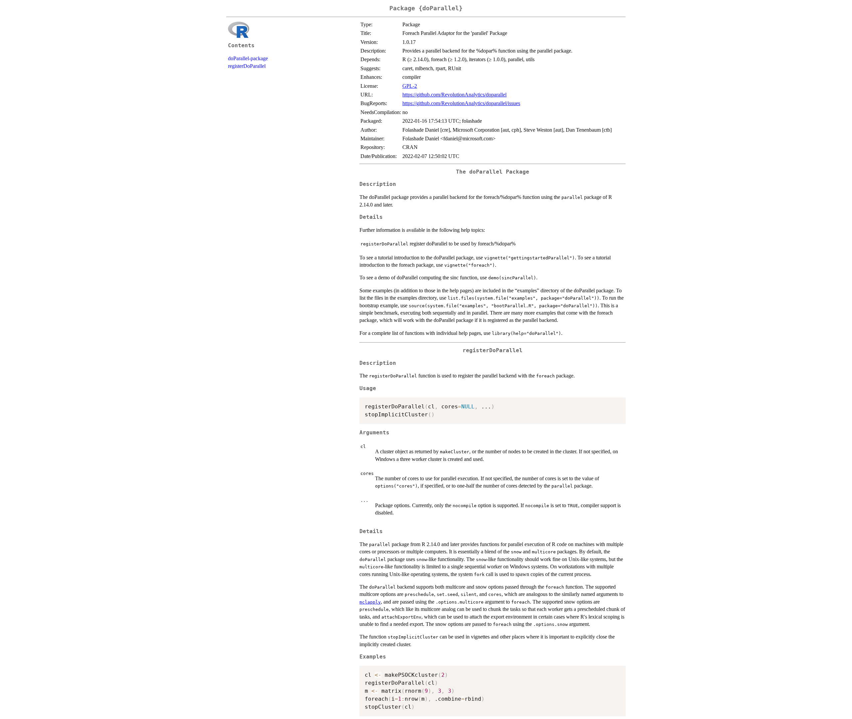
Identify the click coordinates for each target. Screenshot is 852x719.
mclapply (370, 602)
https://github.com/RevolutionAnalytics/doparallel (454, 94)
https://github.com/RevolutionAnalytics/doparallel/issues (461, 103)
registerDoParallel (247, 66)
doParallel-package (248, 58)
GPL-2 (409, 86)
